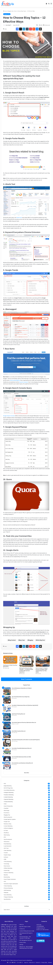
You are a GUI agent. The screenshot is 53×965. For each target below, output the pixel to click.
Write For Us (32, 962)
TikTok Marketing (8, 861)
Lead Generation (7, 846)
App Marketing (7, 899)
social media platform (15, 380)
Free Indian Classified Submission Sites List (22, 748)
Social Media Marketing (9, 790)
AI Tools (6, 830)
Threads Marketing (8, 801)
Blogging (30, 640)
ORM (5, 859)
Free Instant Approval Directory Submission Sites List (24, 722)
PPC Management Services (26, 940)
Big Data (6, 874)
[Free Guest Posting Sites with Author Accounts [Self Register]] (7, 743)
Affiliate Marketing (8, 868)
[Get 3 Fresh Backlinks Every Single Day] (7, 700)
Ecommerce (6, 812)
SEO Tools (6, 848)
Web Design (6, 810)
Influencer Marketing (8, 872)
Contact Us (22, 928)
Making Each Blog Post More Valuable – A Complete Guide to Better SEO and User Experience (26, 670)
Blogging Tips (10, 11)
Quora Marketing (7, 894)
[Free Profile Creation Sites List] (7, 734)
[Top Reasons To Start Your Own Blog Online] (10, 660)
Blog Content (12, 640)
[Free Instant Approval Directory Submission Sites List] (7, 725)
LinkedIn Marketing (8, 797)
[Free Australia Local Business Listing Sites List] (7, 766)
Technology (6, 863)
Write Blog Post (40, 640)
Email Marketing (7, 843)
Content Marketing (8, 826)
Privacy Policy (23, 942)
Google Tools (7, 821)
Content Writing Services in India (27, 930)
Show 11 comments (26, 679)
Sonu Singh (8, 25)
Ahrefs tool (19, 217)
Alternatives (6, 841)
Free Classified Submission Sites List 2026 (21, 756)
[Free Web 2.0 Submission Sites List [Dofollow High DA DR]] (7, 708)
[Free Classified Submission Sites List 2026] (7, 758)
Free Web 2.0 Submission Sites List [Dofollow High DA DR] (25, 705)
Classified (6, 808)
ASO (5, 881)
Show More (26, 772)
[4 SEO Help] (7, 3)
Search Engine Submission (10, 879)
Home (5, 11)
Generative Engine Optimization (11, 883)
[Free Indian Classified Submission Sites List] (7, 751)
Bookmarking (7, 877)
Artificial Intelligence (8, 828)
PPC (5, 837)
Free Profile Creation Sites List (18, 731)
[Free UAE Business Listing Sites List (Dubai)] (7, 691)
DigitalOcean (29, 960)
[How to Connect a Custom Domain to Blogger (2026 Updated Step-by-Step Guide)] (43, 661)
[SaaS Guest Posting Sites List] (7, 717)
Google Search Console (9, 415)
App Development (8, 839)
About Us (22, 924)
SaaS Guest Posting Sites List (18, 714)
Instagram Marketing (8, 792)
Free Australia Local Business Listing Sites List (22, 763)
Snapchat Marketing (8, 799)
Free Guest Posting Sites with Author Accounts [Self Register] (26, 739)
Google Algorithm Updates (10, 819)
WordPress (6, 832)
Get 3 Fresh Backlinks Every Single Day (21, 696)
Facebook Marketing (9, 794)
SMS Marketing (7, 890)
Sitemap (21, 944)
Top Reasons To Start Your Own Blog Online (10, 665)
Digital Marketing (7, 785)
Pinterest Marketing (8, 888)
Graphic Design (7, 854)
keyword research (23, 382)
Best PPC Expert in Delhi (25, 926)
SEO (5, 783)
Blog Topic (22, 640)
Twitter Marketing (8, 885)
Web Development (8, 817)
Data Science (7, 866)
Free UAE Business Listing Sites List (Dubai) (22, 688)
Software (6, 857)
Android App (6, 870)
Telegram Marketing (8, 897)
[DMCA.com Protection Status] (40, 941)
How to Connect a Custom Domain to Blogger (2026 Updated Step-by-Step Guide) (42, 670)
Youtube (6, 852)
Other (5, 803)
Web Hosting (7, 835)
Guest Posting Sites (8, 806)
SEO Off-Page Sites (8, 788)
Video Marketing (7, 850)
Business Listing (7, 823)
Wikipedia (6, 892)
